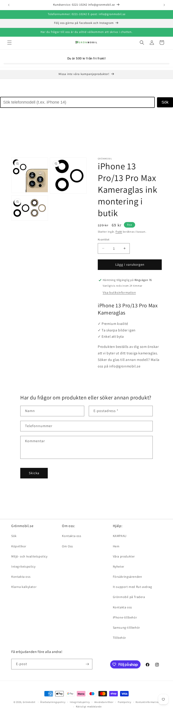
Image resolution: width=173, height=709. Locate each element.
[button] (9, 43)
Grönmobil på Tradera (129, 597)
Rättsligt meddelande (89, 706)
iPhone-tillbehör (125, 617)
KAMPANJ (120, 536)
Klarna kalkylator (23, 587)
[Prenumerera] (87, 664)
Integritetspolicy (23, 566)
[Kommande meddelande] (164, 5)
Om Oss (67, 546)
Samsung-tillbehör (126, 627)
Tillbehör (119, 638)
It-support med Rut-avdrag (132, 587)
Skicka (34, 473)
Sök (165, 102)
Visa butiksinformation (119, 292)
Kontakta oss (20, 577)
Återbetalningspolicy (52, 702)
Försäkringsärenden (127, 577)
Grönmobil (29, 702)
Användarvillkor (104, 702)
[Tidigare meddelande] (9, 5)
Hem (116, 546)
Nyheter (118, 566)
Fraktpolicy (124, 702)
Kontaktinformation (147, 702)
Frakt (119, 231)
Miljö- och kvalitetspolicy (29, 556)
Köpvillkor (18, 546)
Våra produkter (124, 556)
